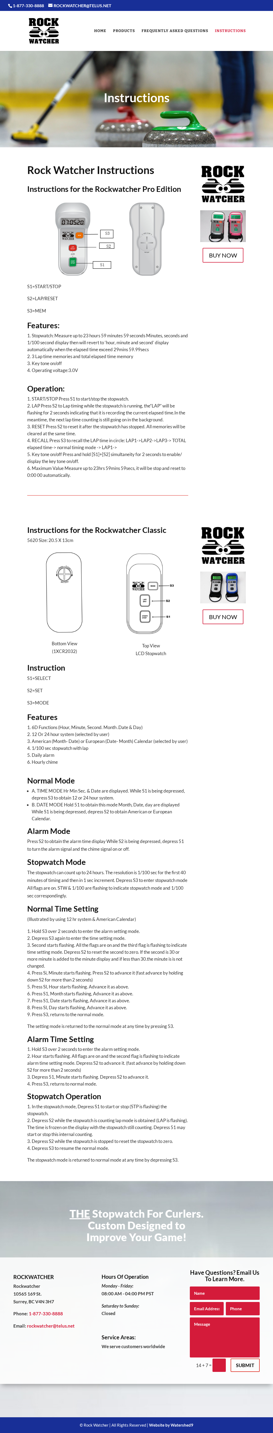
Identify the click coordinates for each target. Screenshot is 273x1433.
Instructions (230, 31)
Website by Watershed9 (171, 1425)
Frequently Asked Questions (175, 31)
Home (100, 31)
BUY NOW (223, 255)
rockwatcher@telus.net (51, 1326)
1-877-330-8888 (46, 1313)
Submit (245, 1365)
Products (124, 31)
